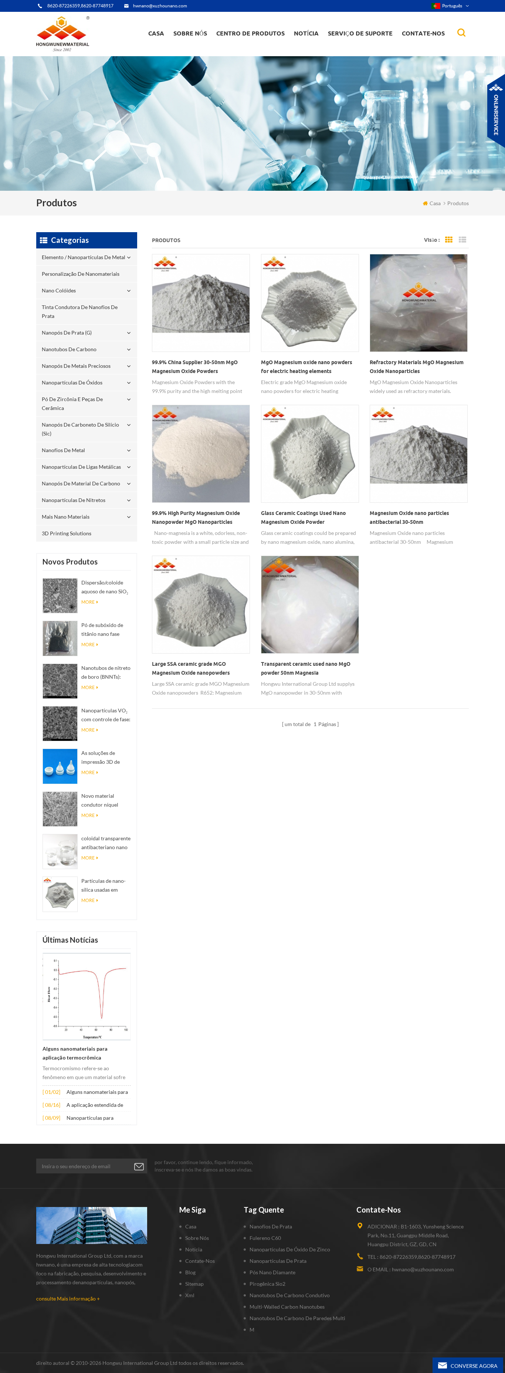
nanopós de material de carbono (81, 483)
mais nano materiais (65, 516)
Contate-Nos (200, 1261)
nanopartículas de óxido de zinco (290, 1249)
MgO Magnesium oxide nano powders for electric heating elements (306, 366)
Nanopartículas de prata (278, 1261)
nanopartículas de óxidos (72, 382)
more (88, 602)
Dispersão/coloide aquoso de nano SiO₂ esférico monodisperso (104, 587)
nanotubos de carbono (69, 349)
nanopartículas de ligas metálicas (81, 467)
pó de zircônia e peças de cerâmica (258, 45)
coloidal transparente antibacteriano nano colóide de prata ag (106, 843)
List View (462, 239)
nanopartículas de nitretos (73, 500)
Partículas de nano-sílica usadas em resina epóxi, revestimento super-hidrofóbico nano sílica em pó (104, 886)
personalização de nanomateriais (242, 52)
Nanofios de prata (271, 1226)
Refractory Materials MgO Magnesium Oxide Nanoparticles (417, 366)
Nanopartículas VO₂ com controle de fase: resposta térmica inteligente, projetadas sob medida (106, 715)
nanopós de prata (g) (259, 48)
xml (189, 1295)
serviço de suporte (360, 33)
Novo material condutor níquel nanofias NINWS (100, 801)
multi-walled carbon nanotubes (287, 1306)
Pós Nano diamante (272, 1272)
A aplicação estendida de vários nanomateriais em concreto (95, 1105)
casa (156, 33)
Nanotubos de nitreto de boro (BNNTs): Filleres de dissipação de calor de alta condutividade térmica (106, 673)
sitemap (194, 1284)
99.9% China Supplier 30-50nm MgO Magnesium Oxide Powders (195, 366)
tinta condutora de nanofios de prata (80, 311)
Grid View (448, 239)
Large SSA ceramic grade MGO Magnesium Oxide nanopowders (191, 668)
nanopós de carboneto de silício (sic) (80, 429)
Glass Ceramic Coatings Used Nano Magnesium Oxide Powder (303, 517)
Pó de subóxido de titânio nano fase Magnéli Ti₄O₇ (102, 630)
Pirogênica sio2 (267, 1284)
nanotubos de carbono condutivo (290, 1295)
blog (190, 1272)
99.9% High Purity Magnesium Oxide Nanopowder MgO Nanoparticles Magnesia (196, 518)
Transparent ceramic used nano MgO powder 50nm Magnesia (305, 668)
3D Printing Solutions (66, 533)
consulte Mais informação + (68, 1298)
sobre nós (190, 33)
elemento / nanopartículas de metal (253, 54)
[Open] (496, 111)
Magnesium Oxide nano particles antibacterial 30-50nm (409, 517)
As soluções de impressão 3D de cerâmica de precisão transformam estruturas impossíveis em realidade (105, 758)
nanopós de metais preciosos (76, 366)
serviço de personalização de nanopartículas (211, 49)
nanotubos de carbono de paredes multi (297, 1318)
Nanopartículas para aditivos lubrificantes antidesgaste (91, 1118)
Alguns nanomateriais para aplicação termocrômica (75, 1053)
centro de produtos (250, 33)
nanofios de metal (63, 450)
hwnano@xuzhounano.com (160, 6)
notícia (306, 33)
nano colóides (59, 290)
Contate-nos (423, 33)
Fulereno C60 (265, 1238)
